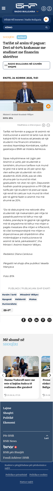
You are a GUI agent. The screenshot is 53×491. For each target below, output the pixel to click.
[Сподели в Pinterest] (43, 320)
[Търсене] (46, 27)
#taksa (33, 299)
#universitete (9, 304)
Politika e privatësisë (16, 474)
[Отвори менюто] (3, 8)
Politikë (8, 417)
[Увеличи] (43, 125)
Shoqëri (8, 413)
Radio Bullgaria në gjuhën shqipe (25, 65)
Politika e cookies (38, 474)
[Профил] (49, 8)
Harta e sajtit (26, 482)
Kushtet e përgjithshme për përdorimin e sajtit (25, 466)
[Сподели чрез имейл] (49, 320)
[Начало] (26, 5)
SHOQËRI (8, 37)
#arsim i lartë (9, 294)
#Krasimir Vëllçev (29, 294)
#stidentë (20, 299)
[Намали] (48, 125)
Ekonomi (9, 422)
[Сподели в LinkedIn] (36, 320)
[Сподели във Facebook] (23, 320)
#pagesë (7, 299)
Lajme (7, 408)
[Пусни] (46, 19)
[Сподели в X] (30, 320)
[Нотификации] (43, 8)
